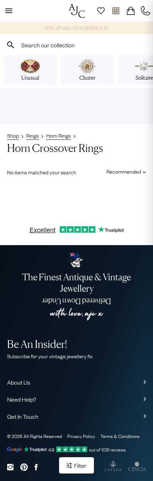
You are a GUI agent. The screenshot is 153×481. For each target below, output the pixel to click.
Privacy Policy (81, 435)
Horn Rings (58, 135)
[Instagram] (10, 467)
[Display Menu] (7, 10)
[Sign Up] (100, 10)
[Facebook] (36, 467)
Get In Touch (22, 416)
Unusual (30, 77)
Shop (13, 135)
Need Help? (21, 399)
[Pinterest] (24, 467)
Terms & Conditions (119, 435)
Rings (32, 135)
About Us (18, 382)
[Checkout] (130, 10)
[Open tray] (115, 10)
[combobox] (76, 45)
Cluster (87, 77)
